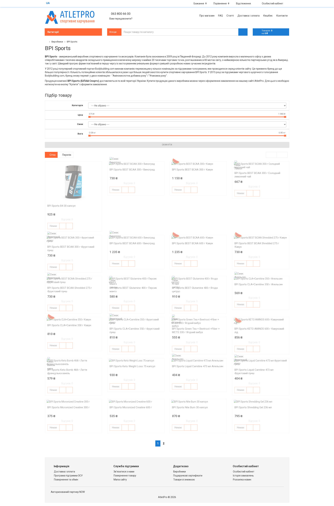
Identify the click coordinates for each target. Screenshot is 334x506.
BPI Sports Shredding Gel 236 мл (253, 407)
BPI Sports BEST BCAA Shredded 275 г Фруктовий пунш (69, 289)
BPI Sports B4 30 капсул (61, 205)
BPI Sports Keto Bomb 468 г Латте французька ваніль (67, 371)
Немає (53, 226)
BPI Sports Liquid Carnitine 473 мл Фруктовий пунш (253, 371)
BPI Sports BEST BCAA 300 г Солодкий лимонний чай (257, 175)
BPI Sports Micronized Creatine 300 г (68, 407)
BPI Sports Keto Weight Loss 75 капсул (132, 366)
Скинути (167, 145)
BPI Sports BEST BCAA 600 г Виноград (132, 243)
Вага (80, 133)
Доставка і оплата (64, 471)
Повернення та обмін (66, 479)
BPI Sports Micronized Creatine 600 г (131, 407)
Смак (80, 124)
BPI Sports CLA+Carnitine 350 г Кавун (69, 325)
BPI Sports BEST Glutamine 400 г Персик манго (133, 289)
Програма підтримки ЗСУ (68, 475)
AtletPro (259, 80)
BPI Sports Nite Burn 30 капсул (190, 407)
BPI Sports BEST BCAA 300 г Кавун (192, 169)
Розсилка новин (242, 479)
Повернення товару (125, 475)
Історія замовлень (243, 475)
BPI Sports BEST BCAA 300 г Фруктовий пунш (70, 248)
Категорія (77, 105)
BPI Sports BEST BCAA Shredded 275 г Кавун (256, 245)
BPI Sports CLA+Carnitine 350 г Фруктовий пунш (135, 330)
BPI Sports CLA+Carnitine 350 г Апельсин (258, 284)
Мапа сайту (120, 479)
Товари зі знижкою (184, 479)
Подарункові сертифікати (187, 475)
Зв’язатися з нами (124, 471)
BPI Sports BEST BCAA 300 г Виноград (132, 169)
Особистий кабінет (243, 471)
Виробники (179, 471)
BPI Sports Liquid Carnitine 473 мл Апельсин (197, 366)
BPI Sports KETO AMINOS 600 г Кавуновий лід (259, 330)
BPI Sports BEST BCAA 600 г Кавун (192, 243)
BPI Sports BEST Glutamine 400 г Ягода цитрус (195, 289)
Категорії (53, 32)
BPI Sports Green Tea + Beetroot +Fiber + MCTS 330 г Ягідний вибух (196, 330)
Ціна (80, 115)
